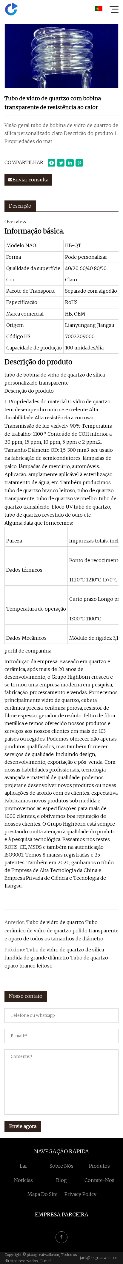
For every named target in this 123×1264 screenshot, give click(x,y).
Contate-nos (99, 1180)
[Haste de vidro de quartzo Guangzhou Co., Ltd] (11, 9)
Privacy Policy (80, 1194)
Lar (23, 1166)
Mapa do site (42, 1194)
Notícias (23, 1180)
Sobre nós (61, 1166)
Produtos (99, 1166)
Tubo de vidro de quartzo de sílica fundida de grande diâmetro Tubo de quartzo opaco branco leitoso (56, 958)
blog (61, 1180)
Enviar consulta (30, 180)
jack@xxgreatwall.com (99, 1257)
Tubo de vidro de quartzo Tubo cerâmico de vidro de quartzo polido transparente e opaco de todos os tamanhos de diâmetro (61, 930)
